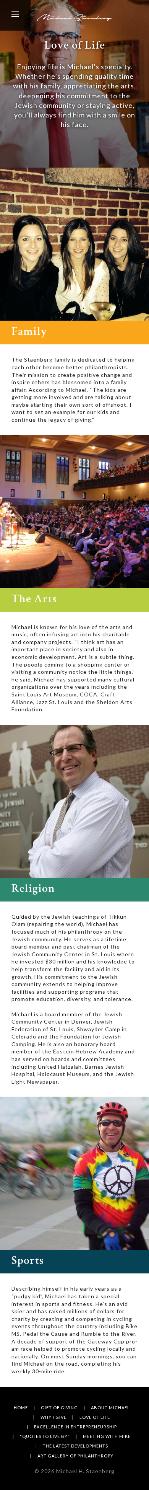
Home (21, 1407)
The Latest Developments (75, 1445)
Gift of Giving (59, 1407)
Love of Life (94, 1417)
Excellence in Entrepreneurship (75, 1426)
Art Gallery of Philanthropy (75, 1455)
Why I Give (53, 1417)
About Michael (110, 1407)
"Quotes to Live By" (45, 1436)
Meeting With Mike (107, 1436)
